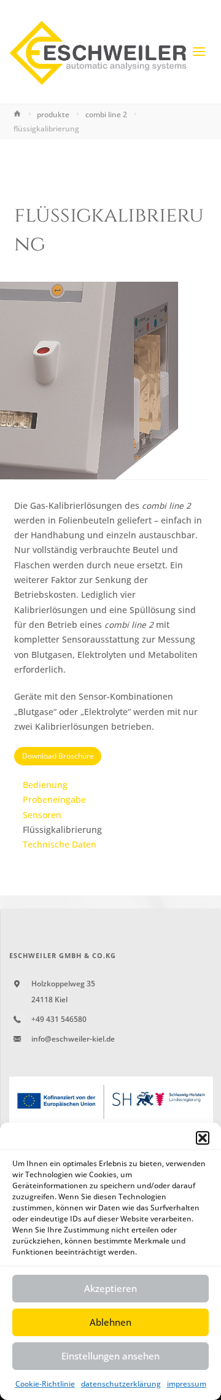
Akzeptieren (110, 1288)
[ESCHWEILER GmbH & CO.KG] (98, 52)
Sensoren (42, 815)
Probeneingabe (54, 799)
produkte (53, 114)
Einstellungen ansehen (110, 1356)
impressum (186, 1384)
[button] (202, 1138)
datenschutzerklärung (121, 1384)
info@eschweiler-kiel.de (73, 1039)
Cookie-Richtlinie (45, 1384)
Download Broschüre (58, 756)
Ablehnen (110, 1322)
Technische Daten (59, 844)
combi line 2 (106, 114)
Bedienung (45, 785)
